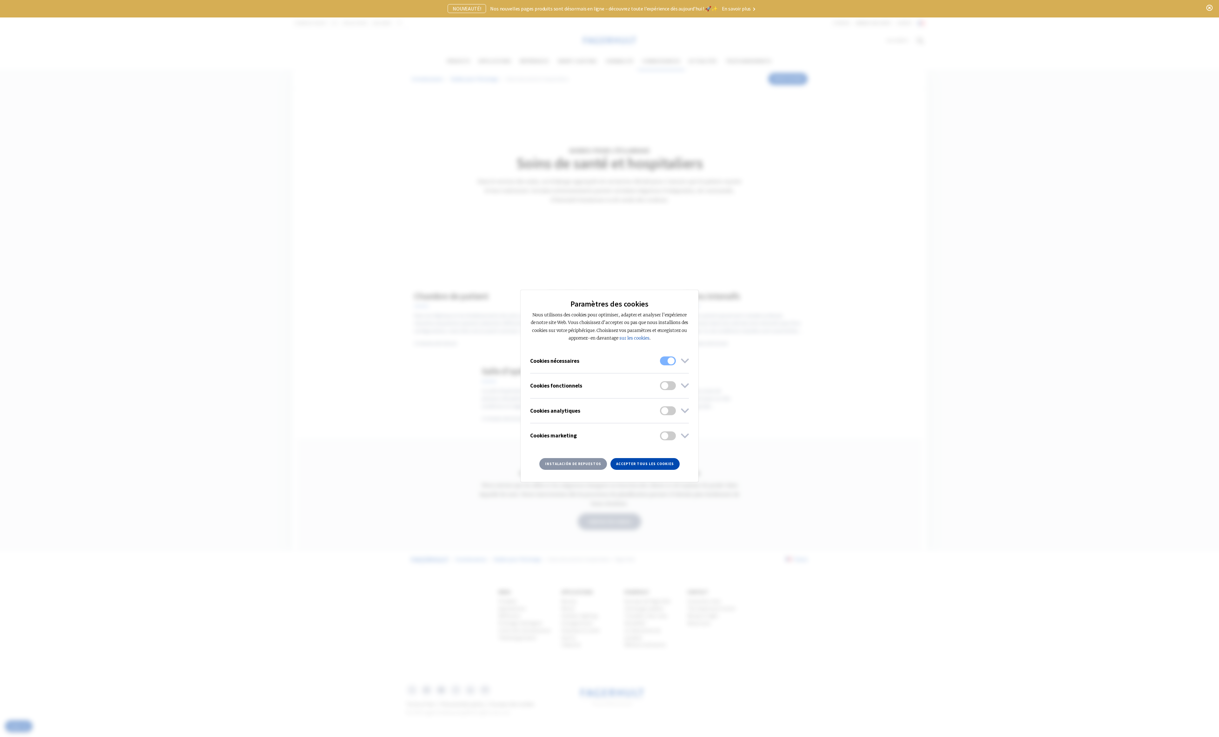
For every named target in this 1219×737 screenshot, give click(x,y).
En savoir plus (737, 8)
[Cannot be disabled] (668, 360)
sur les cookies (634, 338)
